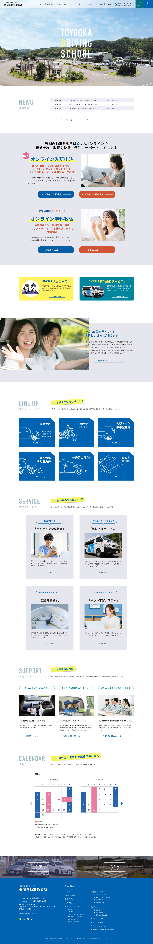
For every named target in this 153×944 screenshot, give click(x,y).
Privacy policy (103, 929)
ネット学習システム (100, 902)
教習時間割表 (98, 900)
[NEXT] (121, 803)
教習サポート (96, 907)
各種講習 (97, 910)
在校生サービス (97, 892)
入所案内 (68, 903)
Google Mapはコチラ (26, 913)
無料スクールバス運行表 (102, 897)
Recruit (97, 922)
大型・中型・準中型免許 (76, 914)
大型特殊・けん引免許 (75, 916)
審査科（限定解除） (74, 921)
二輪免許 (71, 911)
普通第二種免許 (73, 919)
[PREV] (31, 803)
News (70, 895)
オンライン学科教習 (100, 895)
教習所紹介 (69, 899)
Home (67, 892)
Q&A (97, 919)
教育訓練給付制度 (100, 912)
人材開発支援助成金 (100, 915)
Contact (98, 926)
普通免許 (71, 909)
